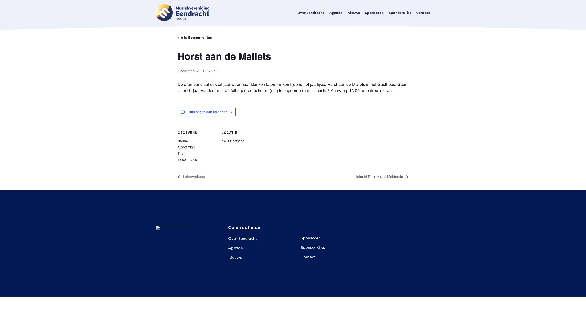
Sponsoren (374, 13)
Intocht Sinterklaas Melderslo (380, 176)
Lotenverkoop (193, 176)
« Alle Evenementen (195, 37)
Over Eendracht (310, 13)
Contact (423, 13)
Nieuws (353, 13)
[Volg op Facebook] (377, 239)
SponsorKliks (400, 13)
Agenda (335, 13)
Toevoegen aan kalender (207, 111)
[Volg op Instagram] (388, 239)
